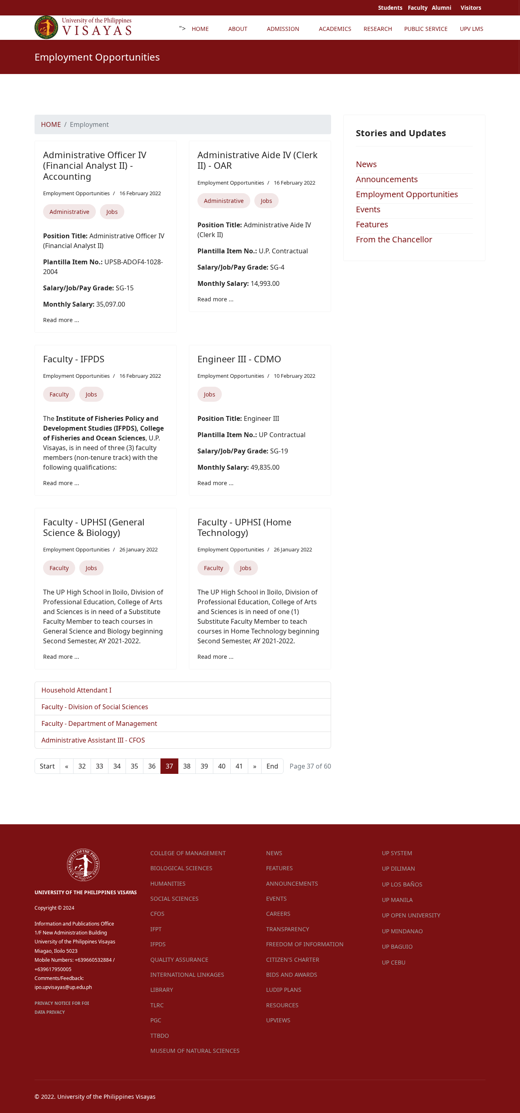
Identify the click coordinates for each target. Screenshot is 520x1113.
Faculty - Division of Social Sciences (94, 706)
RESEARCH (378, 29)
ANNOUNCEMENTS (292, 883)
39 (204, 766)
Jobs (112, 212)
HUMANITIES (168, 883)
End (272, 766)
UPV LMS (471, 29)
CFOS (157, 913)
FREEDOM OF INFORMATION (305, 944)
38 (187, 766)
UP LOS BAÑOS (402, 884)
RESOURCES (282, 1005)
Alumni (442, 7)
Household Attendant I (76, 690)
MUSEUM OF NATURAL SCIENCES (195, 1050)
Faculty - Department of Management (99, 723)
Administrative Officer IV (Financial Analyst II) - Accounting (94, 165)
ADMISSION (283, 29)
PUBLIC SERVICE (426, 29)
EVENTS (276, 898)
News (366, 164)
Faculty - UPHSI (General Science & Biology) (94, 527)
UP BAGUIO (397, 946)
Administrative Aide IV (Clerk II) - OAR (257, 159)
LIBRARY (161, 989)
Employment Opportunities (76, 193)
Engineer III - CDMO (239, 359)
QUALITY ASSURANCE (179, 959)
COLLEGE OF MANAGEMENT (188, 853)
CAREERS (278, 913)
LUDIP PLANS (283, 989)
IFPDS (158, 944)
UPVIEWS (278, 1020)
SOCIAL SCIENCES (174, 898)
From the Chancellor (394, 239)
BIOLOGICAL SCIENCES (181, 868)
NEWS (274, 853)
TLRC (157, 1005)
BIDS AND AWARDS (291, 974)
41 (239, 766)
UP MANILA (397, 900)
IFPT (156, 929)
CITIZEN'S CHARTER (292, 959)
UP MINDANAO (402, 931)
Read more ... (61, 320)
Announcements (387, 179)
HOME (200, 29)
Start (47, 766)
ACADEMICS (335, 29)
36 (152, 766)
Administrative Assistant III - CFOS (93, 740)
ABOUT (237, 29)
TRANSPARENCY (287, 929)
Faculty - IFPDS (73, 359)
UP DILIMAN (398, 868)
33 (99, 766)
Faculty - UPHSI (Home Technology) (244, 527)
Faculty (59, 394)
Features (372, 224)
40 (221, 766)
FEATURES (279, 868)
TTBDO (159, 1035)
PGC (155, 1020)
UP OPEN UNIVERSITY (411, 915)
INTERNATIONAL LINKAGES (187, 974)
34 (117, 766)
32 (82, 766)
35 (134, 766)
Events (368, 209)
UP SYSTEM (397, 853)
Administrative (69, 212)
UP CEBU (393, 962)
